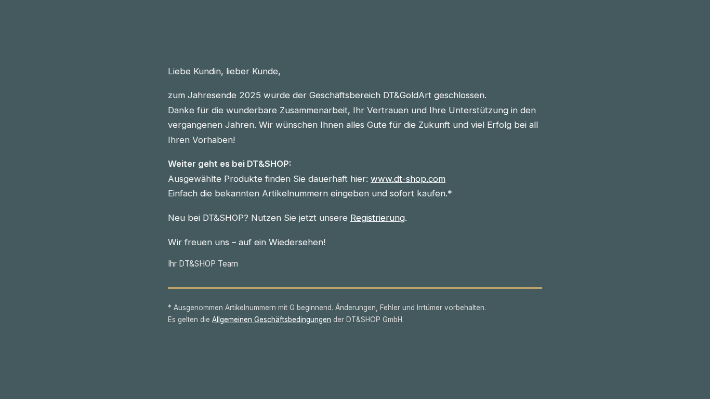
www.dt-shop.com (408, 179)
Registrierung (377, 217)
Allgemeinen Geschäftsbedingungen (271, 319)
